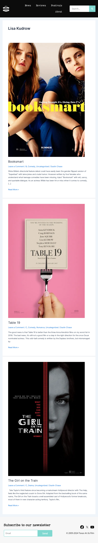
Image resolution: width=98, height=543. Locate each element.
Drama (31, 485)
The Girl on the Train (23, 480)
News (28, 5)
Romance (40, 327)
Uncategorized (42, 166)
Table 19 (14, 322)
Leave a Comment (16, 166)
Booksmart (16, 161)
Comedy (31, 166)
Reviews (41, 5)
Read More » (13, 189)
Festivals (56, 5)
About (58, 12)
